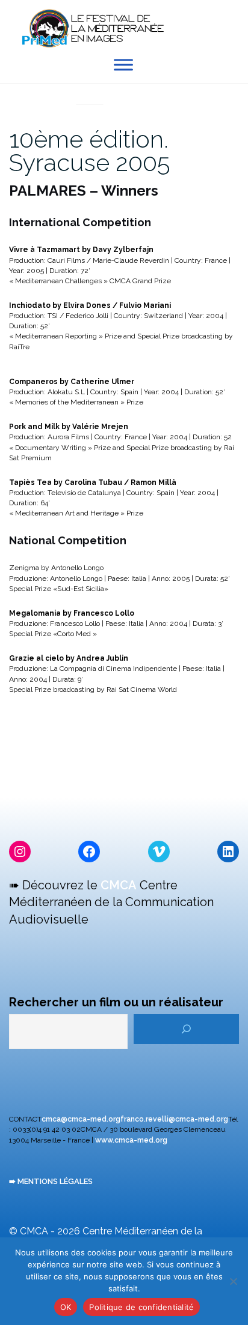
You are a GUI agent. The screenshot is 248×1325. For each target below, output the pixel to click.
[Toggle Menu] (123, 65)
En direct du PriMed (90, 90)
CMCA (119, 885)
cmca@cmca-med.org (81, 1119)
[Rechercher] (186, 1029)
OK (66, 1307)
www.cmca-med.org (131, 1140)
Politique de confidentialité (141, 1307)
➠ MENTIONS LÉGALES (51, 1181)
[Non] (233, 1281)
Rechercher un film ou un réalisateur (116, 1002)
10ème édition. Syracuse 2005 (89, 150)
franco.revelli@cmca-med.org (174, 1119)
